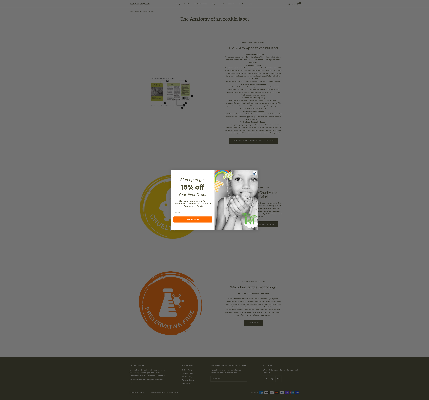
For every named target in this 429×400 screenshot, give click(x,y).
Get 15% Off (193, 219)
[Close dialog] (255, 173)
